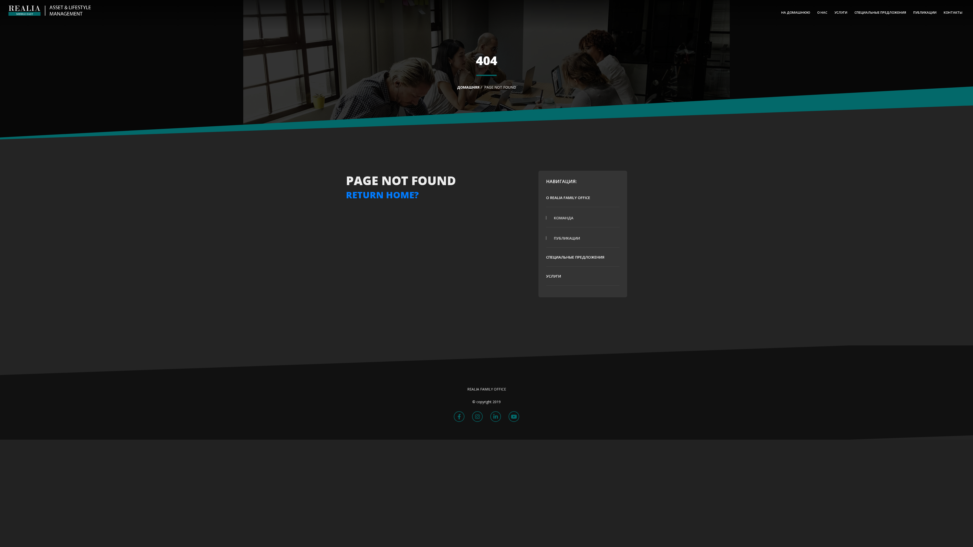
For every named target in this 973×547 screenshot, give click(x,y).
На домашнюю (795, 12)
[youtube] (514, 416)
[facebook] (459, 416)
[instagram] (477, 416)
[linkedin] (495, 416)
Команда (563, 218)
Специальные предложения (880, 12)
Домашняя (468, 87)
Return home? (382, 195)
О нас (822, 12)
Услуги (840, 12)
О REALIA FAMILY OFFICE (568, 197)
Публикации (925, 12)
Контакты (953, 12)
